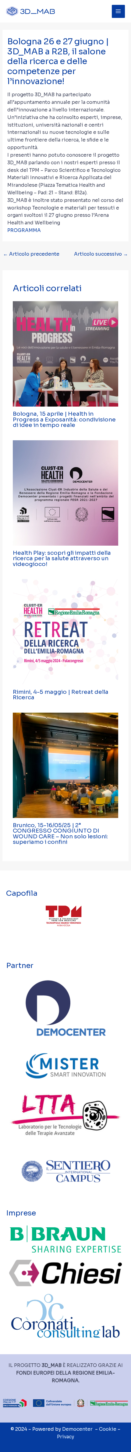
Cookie (107, 1429)
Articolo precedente (31, 254)
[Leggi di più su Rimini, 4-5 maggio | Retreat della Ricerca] (66, 631)
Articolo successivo (101, 254)
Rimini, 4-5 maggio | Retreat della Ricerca (60, 694)
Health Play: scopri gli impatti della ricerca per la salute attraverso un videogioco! (62, 558)
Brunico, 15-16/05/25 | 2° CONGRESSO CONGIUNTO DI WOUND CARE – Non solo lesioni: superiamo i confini (60, 833)
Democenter (77, 1429)
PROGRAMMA (24, 230)
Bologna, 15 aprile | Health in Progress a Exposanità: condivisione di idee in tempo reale (64, 419)
